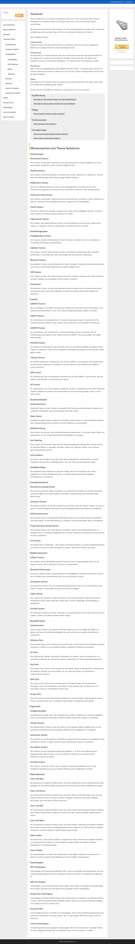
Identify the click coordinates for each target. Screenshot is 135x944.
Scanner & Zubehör (12, 88)
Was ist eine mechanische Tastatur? (47, 138)
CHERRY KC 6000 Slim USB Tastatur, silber (121, 39)
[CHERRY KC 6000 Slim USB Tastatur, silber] (121, 24)
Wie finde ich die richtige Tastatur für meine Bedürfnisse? (55, 99)
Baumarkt (6, 34)
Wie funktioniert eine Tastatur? (45, 124)
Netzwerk (8, 83)
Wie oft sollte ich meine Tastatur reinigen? (49, 114)
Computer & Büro (9, 39)
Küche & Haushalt (9, 112)
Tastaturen (11, 74)
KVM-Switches (13, 64)
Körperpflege (7, 107)
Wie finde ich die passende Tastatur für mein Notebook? (54, 104)
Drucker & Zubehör (12, 49)
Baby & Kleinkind (9, 30)
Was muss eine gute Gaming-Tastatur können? (51, 134)
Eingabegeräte (10, 54)
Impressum (129, 2)
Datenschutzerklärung (117, 2)
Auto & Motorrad (9, 25)
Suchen (6, 12)
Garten (5, 98)
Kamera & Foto (8, 103)
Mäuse (10, 69)
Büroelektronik (10, 44)
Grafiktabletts (12, 59)
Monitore (8, 79)
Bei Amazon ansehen (122, 46)
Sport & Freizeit (8, 117)
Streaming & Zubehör (12, 93)
